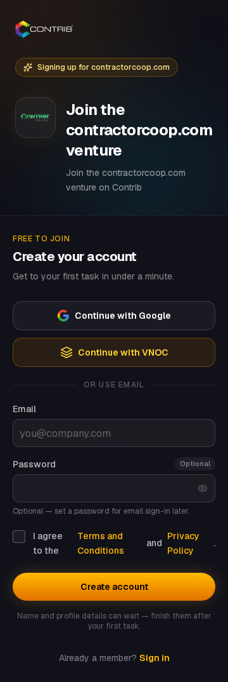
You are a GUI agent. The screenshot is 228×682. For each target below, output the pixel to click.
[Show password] (203, 488)
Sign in (154, 658)
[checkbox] (19, 536)
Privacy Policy (183, 543)
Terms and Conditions (100, 543)
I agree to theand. (124, 543)
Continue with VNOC (123, 352)
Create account (114, 586)
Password (34, 464)
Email (24, 409)
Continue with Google (123, 315)
